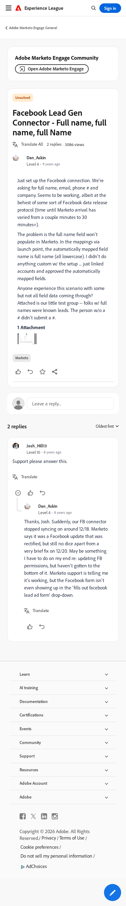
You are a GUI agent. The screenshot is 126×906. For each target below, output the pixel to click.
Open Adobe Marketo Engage (56, 69)
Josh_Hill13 (37, 445)
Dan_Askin (36, 157)
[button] (32, 144)
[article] (63, 470)
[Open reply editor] (63, 404)
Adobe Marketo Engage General (33, 27)
